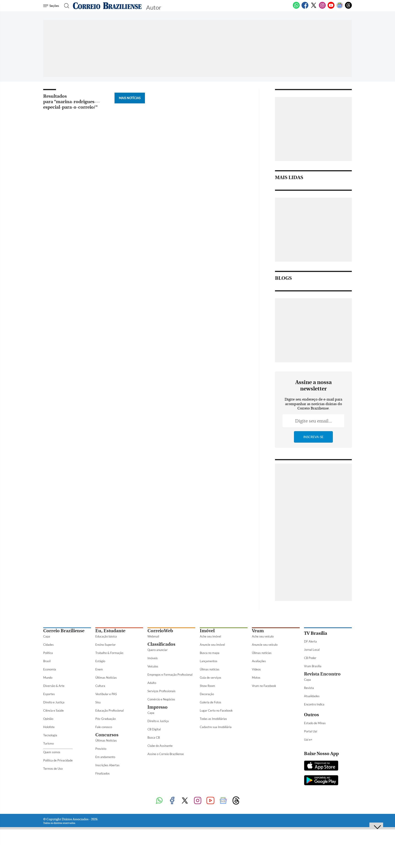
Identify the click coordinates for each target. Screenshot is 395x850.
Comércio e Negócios (161, 699)
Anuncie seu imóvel (212, 644)
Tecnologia (50, 735)
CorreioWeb (160, 630)
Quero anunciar (157, 650)
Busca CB (153, 737)
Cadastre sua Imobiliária (216, 727)
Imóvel (207, 630)
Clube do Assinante (160, 746)
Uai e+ (308, 739)
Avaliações (259, 661)
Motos (256, 677)
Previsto (100, 748)
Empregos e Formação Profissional (169, 674)
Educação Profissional (109, 710)
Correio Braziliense (63, 630)
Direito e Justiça (53, 702)
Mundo (47, 677)
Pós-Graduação (105, 719)
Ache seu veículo (263, 636)
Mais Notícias (130, 98)
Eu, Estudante (110, 630)
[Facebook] (305, 8)
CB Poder (310, 658)
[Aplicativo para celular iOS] (321, 766)
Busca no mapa (209, 653)
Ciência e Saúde (53, 710)
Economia (49, 669)
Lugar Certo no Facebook (216, 710)
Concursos (106, 734)
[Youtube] (331, 8)
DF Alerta (310, 641)
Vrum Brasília (312, 666)
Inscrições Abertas (107, 765)
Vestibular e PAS (106, 694)
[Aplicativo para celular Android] (321, 780)
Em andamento (105, 757)
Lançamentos (208, 661)
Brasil (47, 661)
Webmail (153, 636)
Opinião (48, 719)
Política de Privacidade (58, 760)
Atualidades (312, 696)
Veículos (152, 666)
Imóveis (152, 658)
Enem (99, 669)
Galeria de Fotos (210, 702)
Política (48, 653)
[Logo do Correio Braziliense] (107, 5)
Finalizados (102, 773)
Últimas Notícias (106, 677)
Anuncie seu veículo (265, 644)
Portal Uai (310, 731)
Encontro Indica (314, 704)
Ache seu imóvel (210, 636)
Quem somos (51, 752)
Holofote (49, 727)
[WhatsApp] (296, 8)
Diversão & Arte (53, 686)
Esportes (49, 694)
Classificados (161, 644)
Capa (46, 636)
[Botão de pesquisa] (65, 5)
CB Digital (154, 729)
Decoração (207, 694)
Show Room (207, 686)
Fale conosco (103, 727)
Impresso (157, 707)
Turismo (48, 743)
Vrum (258, 630)
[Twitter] (313, 8)
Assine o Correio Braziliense (165, 754)
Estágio (100, 661)
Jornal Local (312, 649)
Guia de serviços (210, 677)
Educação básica (106, 636)
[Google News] (339, 8)
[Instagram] (322, 8)
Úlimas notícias (209, 669)
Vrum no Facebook (264, 686)
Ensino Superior (105, 644)
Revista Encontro (322, 674)
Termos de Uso (53, 768)
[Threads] (348, 8)
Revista (309, 688)
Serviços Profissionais (161, 691)
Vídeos (256, 669)
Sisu (98, 702)
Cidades (48, 644)
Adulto (151, 683)
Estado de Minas (315, 723)
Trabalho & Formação (109, 653)
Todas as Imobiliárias (213, 719)
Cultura (100, 686)
